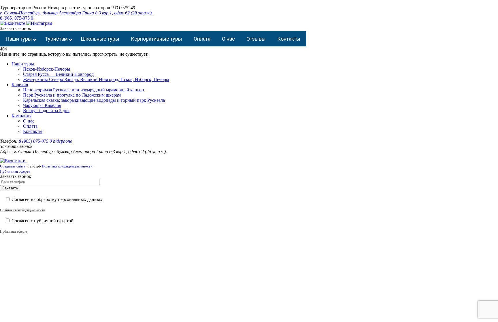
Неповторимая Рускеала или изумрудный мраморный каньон (83, 89)
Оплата (30, 126)
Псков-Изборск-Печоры (46, 69)
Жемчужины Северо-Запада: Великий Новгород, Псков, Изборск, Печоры (96, 79)
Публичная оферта (15, 171)
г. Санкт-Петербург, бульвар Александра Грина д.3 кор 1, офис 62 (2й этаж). (76, 12)
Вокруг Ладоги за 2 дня (46, 110)
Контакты (32, 131)
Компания (21, 115)
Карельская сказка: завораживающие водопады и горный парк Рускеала (94, 100)
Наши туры (23, 63)
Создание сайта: (13, 166)
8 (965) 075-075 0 (16, 18)
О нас (28, 120)
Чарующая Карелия (42, 105)
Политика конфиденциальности (67, 166)
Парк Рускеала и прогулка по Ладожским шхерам (72, 95)
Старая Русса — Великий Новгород (58, 74)
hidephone (62, 141)
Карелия (20, 84)
